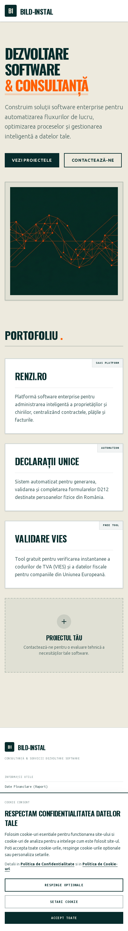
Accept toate (64, 918)
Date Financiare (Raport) (26, 786)
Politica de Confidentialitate (47, 864)
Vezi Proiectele (32, 160)
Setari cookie (64, 902)
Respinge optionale (64, 885)
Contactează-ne (93, 160)
